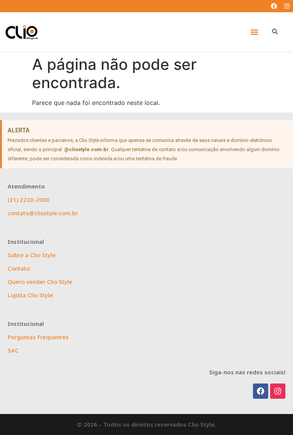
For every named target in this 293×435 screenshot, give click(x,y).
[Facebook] (274, 6)
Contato (19, 268)
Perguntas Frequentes (38, 337)
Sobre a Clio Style (32, 255)
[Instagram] (287, 6)
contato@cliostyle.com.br (43, 213)
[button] (254, 32)
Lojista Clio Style (30, 295)
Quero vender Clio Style (40, 281)
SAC (13, 350)
